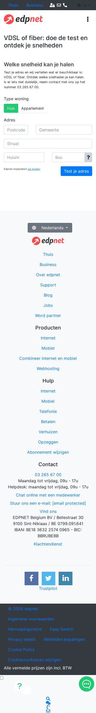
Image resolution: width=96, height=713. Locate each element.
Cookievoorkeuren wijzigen (34, 659)
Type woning (16, 98)
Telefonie (48, 411)
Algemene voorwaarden (31, 618)
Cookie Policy (21, 649)
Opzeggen (48, 441)
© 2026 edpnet (23, 608)
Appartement (32, 108)
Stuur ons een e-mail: (48, 503)
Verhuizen (48, 431)
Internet (48, 390)
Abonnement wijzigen (48, 452)
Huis (11, 108)
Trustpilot (48, 588)
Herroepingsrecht (25, 629)
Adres (9, 119)
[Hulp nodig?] (86, 684)
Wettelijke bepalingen (64, 639)
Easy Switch (61, 629)
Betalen (48, 421)
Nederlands (52, 227)
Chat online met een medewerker (48, 495)
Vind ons (48, 511)
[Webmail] (59, 5)
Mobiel (48, 401)
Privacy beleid (21, 639)
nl (84, 5)
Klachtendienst (48, 543)
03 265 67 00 (48, 474)
